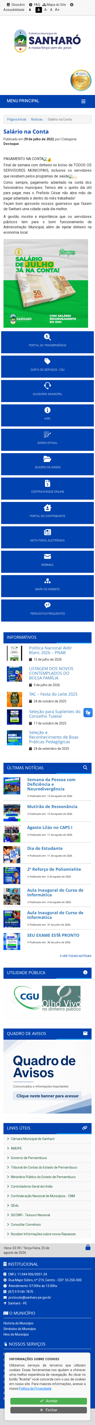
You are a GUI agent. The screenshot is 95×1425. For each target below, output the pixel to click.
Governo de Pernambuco (28, 1158)
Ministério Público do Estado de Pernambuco (43, 1177)
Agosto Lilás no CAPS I (49, 827)
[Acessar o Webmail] (82, 1248)
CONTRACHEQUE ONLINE (47, 491)
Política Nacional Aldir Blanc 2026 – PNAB (50, 650)
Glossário (18, 5)
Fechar (51, 1410)
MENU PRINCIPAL (23, 100)
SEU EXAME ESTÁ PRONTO (53, 935)
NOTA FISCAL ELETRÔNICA (47, 540)
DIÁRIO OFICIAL (47, 443)
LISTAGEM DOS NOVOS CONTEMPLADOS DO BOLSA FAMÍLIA (51, 673)
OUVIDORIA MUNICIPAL (47, 394)
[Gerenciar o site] (88, 1248)
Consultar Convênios (25, 1224)
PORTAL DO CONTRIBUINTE (47, 516)
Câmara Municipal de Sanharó (32, 1139)
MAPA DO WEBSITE (47, 589)
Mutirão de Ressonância (52, 806)
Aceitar (51, 1401)
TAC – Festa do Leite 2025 (53, 694)
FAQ (36, 5)
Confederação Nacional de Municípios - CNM (42, 1196)
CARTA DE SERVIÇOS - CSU (47, 369)
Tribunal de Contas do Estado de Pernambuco (43, 1167)
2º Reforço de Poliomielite (54, 869)
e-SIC (47, 418)
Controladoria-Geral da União (31, 1186)
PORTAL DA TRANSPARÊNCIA (47, 345)
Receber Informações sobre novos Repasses (43, 1234)
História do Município (18, 1323)
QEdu (14, 1205)
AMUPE (16, 1148)
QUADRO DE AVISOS (47, 467)
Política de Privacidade (35, 1388)
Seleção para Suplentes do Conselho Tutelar (54, 714)
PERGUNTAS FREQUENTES (47, 613)
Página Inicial (16, 119)
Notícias (37, 119)
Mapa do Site (56, 5)
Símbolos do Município (19, 1329)
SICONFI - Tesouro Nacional (30, 1215)
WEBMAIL (47, 565)
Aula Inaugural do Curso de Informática (55, 892)
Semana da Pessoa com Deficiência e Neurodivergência (51, 784)
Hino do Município (16, 1334)
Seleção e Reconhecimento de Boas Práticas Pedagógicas (54, 737)
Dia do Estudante (45, 848)
